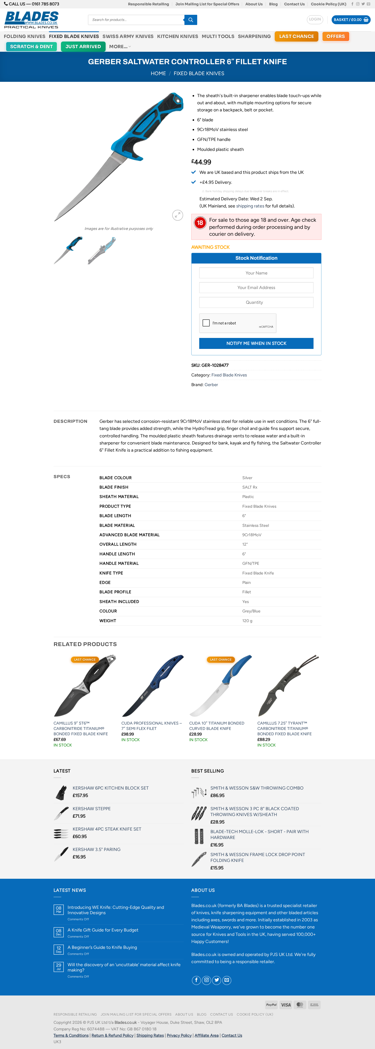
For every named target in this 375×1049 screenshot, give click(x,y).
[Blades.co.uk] (42, 19)
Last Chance (296, 36)
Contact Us (294, 4)
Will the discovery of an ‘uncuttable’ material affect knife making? (124, 967)
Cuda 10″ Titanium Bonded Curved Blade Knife (216, 726)
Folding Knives (24, 36)
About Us (254, 4)
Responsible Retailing (148, 4)
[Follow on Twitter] (363, 4)
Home (158, 73)
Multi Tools (218, 36)
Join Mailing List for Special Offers (207, 4)
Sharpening (254, 36)
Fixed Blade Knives (74, 36)
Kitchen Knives (177, 36)
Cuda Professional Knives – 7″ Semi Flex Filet (151, 726)
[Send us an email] (368, 4)
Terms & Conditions (71, 1035)
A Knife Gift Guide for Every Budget (103, 930)
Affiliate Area (207, 1035)
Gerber (211, 384)
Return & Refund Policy (112, 1035)
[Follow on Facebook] (352, 4)
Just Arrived (83, 46)
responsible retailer (255, 961)
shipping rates (250, 205)
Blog (273, 4)
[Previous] (62, 157)
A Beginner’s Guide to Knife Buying (102, 947)
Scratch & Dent (31, 46)
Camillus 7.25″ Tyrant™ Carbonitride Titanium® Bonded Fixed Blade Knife (284, 728)
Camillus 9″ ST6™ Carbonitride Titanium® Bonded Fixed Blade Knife (81, 728)
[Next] (174, 157)
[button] (315, 19)
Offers (336, 36)
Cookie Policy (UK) (328, 4)
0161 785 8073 (45, 4)
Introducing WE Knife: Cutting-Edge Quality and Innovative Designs (116, 909)
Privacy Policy (179, 1035)
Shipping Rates (150, 1035)
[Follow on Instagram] (357, 4)
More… (118, 46)
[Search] (190, 20)
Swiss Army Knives (128, 36)
